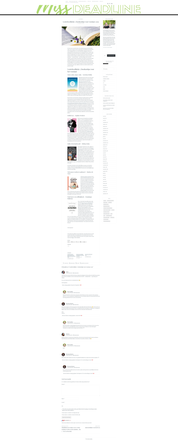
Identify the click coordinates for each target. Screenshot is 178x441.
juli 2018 (104, 173)
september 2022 (105, 128)
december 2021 (105, 130)
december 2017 (105, 187)
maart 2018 (104, 181)
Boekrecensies (95, 1)
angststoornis (110, 200)
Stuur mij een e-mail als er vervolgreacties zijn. (70, 412)
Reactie (63, 384)
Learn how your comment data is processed (83, 422)
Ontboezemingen (82, 1)
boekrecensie (106, 206)
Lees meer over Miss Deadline (107, 47)
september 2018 (105, 169)
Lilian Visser (105, 108)
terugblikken (106, 217)
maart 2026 (105, 118)
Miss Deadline (72, 263)
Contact (101, 1)
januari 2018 (105, 185)
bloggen (105, 202)
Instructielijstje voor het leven (92, 427)
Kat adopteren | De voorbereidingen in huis (83, 359)
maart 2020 (105, 146)
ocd (111, 213)
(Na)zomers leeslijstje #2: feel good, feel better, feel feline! (80, 255)
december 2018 (105, 163)
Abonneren (111, 55)
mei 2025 (104, 120)
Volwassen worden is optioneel (86, 176)
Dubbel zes (89, 130)
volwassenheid (107, 221)
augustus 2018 (105, 171)
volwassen (106, 219)
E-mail (63, 402)
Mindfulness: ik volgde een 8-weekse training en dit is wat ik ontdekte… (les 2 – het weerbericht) (71, 429)
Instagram (91, 181)
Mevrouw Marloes (69, 303)
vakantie (112, 217)
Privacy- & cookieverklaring (72, 2)
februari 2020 (105, 148)
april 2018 (104, 179)
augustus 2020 (105, 144)
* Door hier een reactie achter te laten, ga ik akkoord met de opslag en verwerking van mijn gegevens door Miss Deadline (79, 410)
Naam (63, 398)
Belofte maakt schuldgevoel (110, 103)
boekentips (83, 263)
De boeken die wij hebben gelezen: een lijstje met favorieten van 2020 (71, 255)
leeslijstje (86, 263)
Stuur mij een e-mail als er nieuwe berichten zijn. (71, 414)
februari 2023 (105, 126)
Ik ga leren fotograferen (75, 285)
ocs (104, 215)
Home (67, 1)
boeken (110, 202)
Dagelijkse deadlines (106, 78)
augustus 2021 (105, 134)
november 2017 (105, 189)
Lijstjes (81, 19)
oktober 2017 (105, 191)
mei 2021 (104, 138)
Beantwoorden (77, 292)
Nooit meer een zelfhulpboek (87, 202)
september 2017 (105, 193)
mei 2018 (104, 177)
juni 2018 (104, 175)
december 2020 (105, 140)
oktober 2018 (105, 167)
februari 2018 (105, 183)
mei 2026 (104, 116)
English (89, 1)
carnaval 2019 (78, 315)
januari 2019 (105, 161)
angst (105, 200)
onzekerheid (109, 215)
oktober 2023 (105, 124)
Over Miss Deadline (73, 1)
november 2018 (105, 165)
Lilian (67, 271)
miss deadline (106, 213)
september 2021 (105, 132)
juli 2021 (104, 136)
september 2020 (105, 142)
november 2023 (105, 122)
